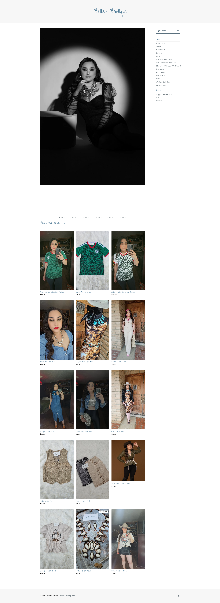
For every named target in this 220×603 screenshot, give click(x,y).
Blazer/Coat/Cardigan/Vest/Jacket (168, 66)
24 (107, 217)
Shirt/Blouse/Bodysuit (164, 59)
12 (81, 217)
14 (86, 217)
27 (114, 217)
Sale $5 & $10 (161, 75)
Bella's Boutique (110, 11)
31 (123, 217)
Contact (159, 101)
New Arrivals (160, 50)
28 (116, 217)
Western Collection (163, 82)
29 (118, 217)
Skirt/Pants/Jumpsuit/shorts (166, 63)
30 (120, 217)
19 (96, 217)
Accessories (160, 72)
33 (127, 217)
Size (157, 98)
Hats (158, 79)
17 (92, 217)
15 (88, 217)
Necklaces (160, 69)
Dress (158, 56)
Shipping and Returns (164, 94)
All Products (160, 43)
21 (101, 217)
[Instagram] (179, 596)
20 (99, 217)
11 (79, 217)
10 (77, 217)
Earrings (159, 53)
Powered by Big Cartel (67, 596)
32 (125, 217)
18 (94, 217)
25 (109, 217)
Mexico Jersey (161, 85)
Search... (159, 47)
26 (112, 217)
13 (83, 217)
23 (105, 217)
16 (90, 217)
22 (103, 217)
